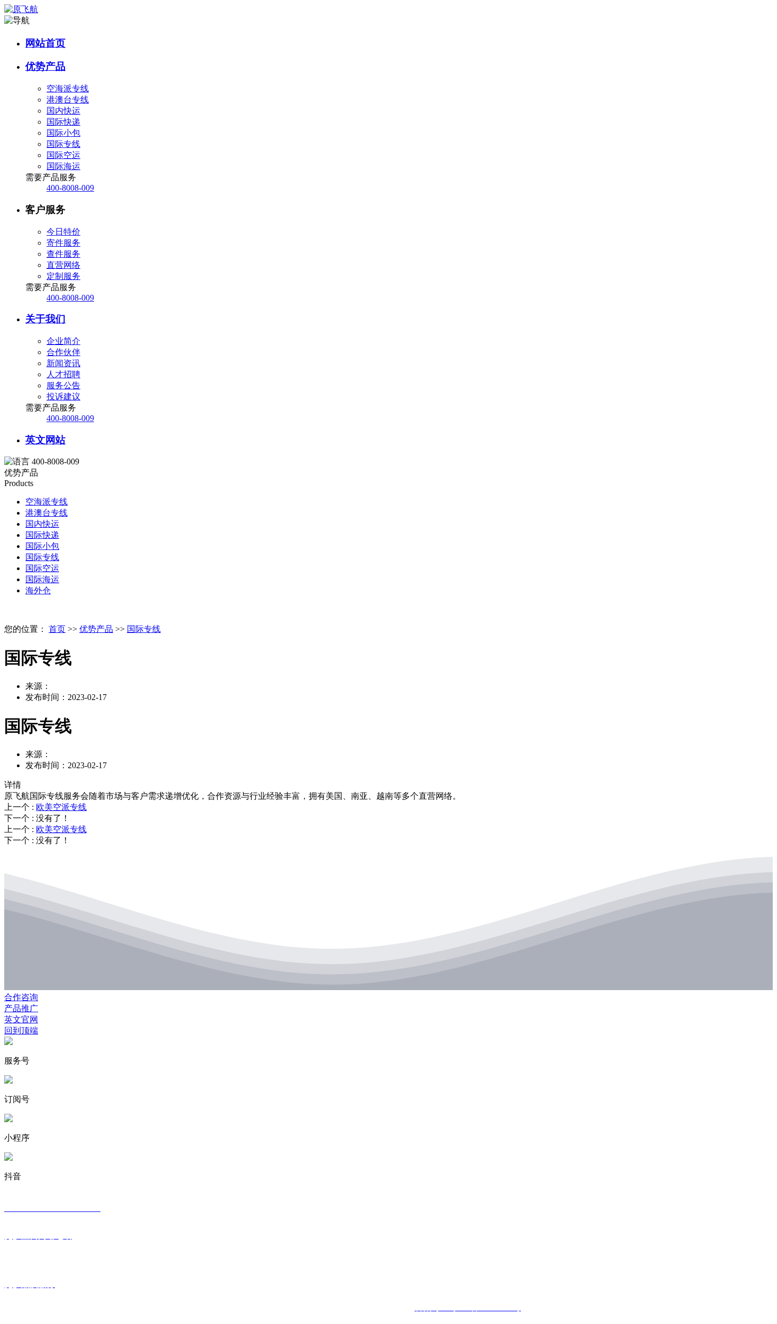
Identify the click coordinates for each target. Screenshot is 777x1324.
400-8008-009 (70, 187)
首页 (57, 628)
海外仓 (38, 590)
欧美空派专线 (61, 807)
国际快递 (42, 534)
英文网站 (45, 439)
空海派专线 (46, 501)
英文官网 (21, 1019)
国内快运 (42, 523)
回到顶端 (21, 1030)
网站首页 (45, 43)
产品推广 (21, 1008)
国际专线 (42, 557)
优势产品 (45, 66)
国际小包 (42, 546)
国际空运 (42, 568)
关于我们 (45, 318)
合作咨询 (21, 997)
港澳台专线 (46, 512)
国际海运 (42, 579)
